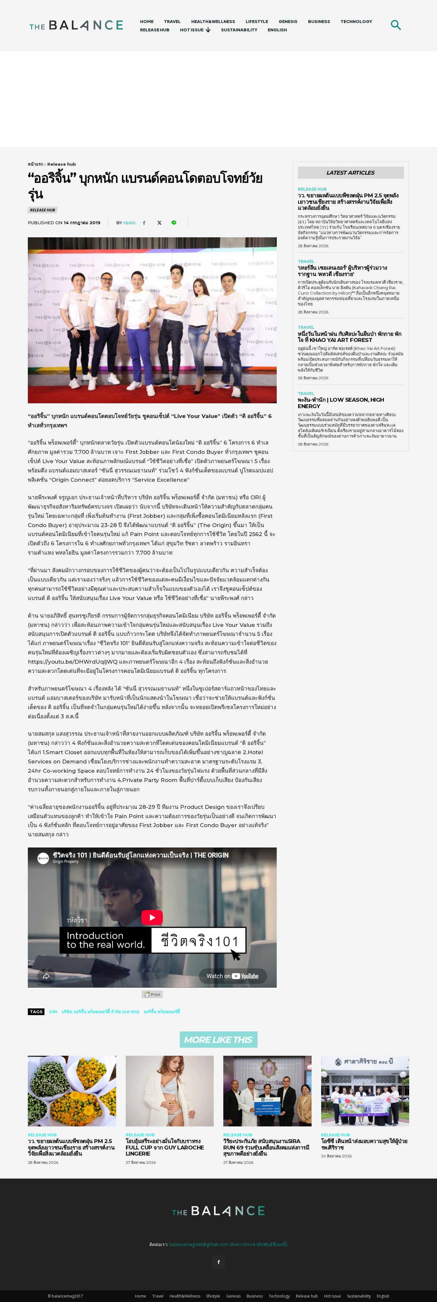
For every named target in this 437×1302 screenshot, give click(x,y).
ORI (53, 1011)
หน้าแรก (35, 164)
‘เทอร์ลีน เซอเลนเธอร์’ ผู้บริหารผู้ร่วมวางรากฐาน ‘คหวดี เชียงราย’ (342, 270)
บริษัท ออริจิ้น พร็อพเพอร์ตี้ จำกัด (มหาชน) (100, 1011)
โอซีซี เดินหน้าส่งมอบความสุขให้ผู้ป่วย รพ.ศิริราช (364, 1144)
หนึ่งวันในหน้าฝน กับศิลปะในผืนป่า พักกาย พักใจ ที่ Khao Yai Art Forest (349, 337)
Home (140, 1296)
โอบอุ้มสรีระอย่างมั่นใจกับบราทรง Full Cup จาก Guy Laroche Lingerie (165, 1147)
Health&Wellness (185, 1296)
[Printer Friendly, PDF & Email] (152, 997)
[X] (158, 223)
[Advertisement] (218, 99)
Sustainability (359, 1296)
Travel (306, 261)
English (383, 1296)
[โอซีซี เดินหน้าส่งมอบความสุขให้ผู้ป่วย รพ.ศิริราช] (365, 1091)
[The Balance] (82, 26)
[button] (395, 25)
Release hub (61, 164)
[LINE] (173, 223)
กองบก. (130, 222)
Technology (279, 1296)
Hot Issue (332, 1296)
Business (255, 1296)
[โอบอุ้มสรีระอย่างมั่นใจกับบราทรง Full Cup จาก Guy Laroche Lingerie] (170, 1091)
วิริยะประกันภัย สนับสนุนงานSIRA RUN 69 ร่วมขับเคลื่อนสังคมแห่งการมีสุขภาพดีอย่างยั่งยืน (266, 1147)
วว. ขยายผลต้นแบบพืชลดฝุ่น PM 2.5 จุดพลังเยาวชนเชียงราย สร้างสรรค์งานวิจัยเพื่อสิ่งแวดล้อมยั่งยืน (348, 201)
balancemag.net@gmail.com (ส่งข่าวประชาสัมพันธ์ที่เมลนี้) (229, 1244)
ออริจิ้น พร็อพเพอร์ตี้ (162, 1011)
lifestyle (213, 1296)
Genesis (233, 1296)
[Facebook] (144, 223)
